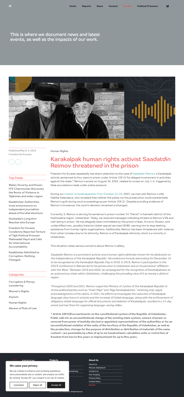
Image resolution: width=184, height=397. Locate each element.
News (100, 6)
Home (73, 6)
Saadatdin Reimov (143, 173)
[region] (37, 376)
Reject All (37, 385)
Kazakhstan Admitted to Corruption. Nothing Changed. (24, 255)
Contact (113, 6)
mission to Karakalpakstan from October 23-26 (93, 194)
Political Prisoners (147, 6)
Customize (19, 385)
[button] (172, 6)
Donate (127, 6)
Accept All (56, 385)
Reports (86, 6)
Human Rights (59, 151)
